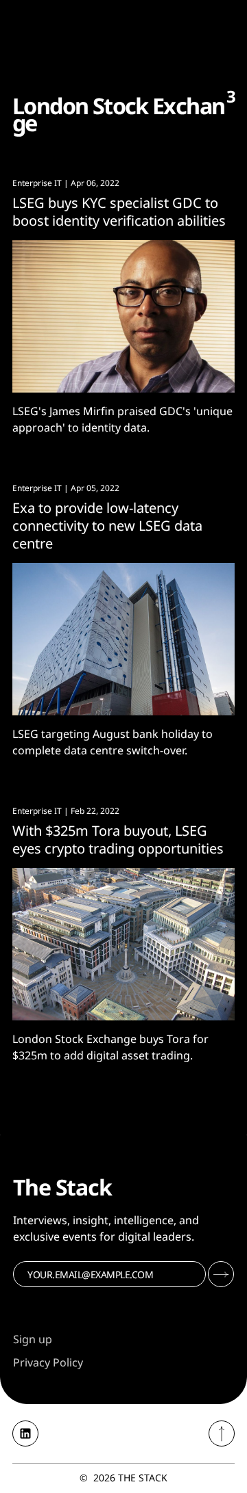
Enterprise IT (37, 183)
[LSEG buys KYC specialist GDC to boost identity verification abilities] (123, 316)
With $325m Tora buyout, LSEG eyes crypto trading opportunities (118, 839)
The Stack (142, 1477)
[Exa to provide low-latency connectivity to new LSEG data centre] (123, 639)
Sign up (32, 1339)
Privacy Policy (48, 1362)
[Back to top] (222, 1433)
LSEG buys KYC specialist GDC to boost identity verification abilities (119, 212)
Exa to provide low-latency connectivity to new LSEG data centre (107, 526)
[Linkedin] (25, 1433)
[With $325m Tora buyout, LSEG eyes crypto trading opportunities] (123, 944)
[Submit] (221, 1274)
